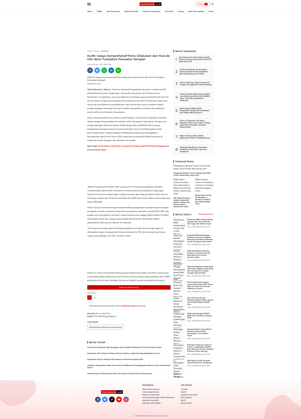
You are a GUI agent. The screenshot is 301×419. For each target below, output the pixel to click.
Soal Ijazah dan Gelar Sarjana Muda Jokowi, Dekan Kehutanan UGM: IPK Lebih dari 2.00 (195, 59)
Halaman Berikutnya (129, 287)
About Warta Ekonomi (151, 389)
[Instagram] (126, 399)
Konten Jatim (186, 403)
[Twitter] (97, 70)
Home (89, 51)
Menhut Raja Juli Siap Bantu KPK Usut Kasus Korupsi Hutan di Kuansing (119, 373)
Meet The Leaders (196, 11)
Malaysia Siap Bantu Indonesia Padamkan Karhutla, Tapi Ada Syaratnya (193, 149)
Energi (181, 11)
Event (211, 11)
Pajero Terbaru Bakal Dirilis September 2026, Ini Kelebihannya (195, 137)
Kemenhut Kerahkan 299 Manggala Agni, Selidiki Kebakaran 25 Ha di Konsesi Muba (124, 347)
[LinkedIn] (111, 70)
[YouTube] (119, 399)
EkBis (99, 11)
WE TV (183, 400)
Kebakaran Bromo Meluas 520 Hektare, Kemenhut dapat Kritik (115, 359)
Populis (184, 392)
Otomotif (169, 11)
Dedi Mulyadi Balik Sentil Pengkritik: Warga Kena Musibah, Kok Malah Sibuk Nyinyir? (194, 110)
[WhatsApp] (104, 70)
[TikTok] (112, 399)
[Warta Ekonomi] (150, 4)
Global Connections (151, 11)
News (89, 11)
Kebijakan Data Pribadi (151, 403)
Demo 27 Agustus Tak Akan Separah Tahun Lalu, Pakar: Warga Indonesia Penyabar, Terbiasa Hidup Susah (195, 123)
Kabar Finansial (131, 11)
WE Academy (186, 397)
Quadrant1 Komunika (189, 395)
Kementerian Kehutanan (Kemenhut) (105, 327)
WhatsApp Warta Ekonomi (133, 306)
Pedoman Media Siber (151, 395)
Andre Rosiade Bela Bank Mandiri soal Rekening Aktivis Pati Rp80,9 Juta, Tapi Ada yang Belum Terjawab (195, 97)
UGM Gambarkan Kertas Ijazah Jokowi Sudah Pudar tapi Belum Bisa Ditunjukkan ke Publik (194, 71)
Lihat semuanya (205, 214)
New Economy (113, 11)
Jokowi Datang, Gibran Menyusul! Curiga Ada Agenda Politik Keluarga (196, 83)
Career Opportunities (150, 392)
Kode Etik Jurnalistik (150, 400)
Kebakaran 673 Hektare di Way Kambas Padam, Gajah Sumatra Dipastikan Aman (123, 353)
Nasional (104, 51)
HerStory (184, 389)
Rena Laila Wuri (103, 313)
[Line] (118, 70)
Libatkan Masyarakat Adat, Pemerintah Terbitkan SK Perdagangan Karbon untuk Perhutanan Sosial (128, 366)
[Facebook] (90, 70)
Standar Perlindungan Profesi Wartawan (158, 397)
